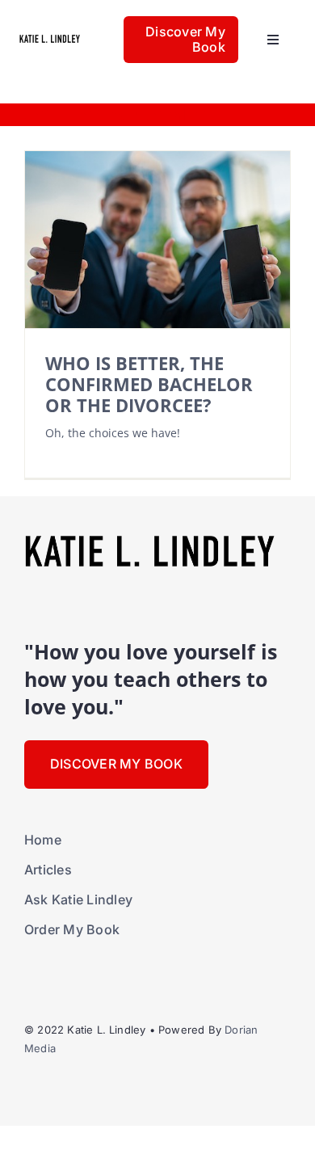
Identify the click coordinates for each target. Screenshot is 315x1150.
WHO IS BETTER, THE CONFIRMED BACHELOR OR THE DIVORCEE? (149, 385)
